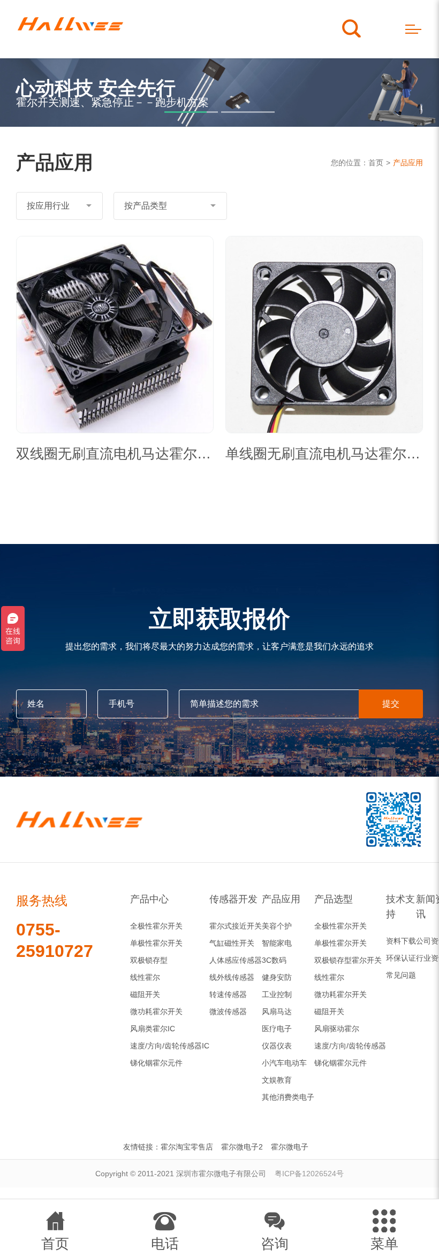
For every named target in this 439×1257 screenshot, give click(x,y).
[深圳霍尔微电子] (70, 29)
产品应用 (408, 162)
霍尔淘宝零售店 (187, 1147)
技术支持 (400, 906)
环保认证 (401, 958)
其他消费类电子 (288, 1097)
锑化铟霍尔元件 (156, 1063)
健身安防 (277, 977)
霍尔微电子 (289, 1147)
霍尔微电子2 (242, 1147)
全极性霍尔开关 (156, 926)
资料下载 (401, 941)
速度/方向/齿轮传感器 (350, 1045)
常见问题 (401, 975)
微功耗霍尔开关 (156, 1011)
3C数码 (274, 960)
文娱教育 (277, 1080)
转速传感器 (228, 994)
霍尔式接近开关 (235, 926)
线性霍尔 (145, 977)
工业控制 (277, 994)
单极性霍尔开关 (156, 943)
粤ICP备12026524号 (309, 1173)
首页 (375, 162)
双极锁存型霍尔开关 (348, 960)
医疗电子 (277, 1028)
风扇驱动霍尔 (336, 1028)
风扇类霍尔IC (152, 1028)
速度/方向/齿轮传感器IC (169, 1045)
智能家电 (277, 943)
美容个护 (277, 926)
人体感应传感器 (235, 960)
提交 (390, 703)
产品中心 (149, 899)
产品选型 (333, 899)
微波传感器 (228, 1011)
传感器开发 (233, 899)
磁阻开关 (145, 994)
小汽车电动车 (284, 1063)
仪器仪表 (277, 1045)
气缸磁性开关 (231, 943)
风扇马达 (277, 1011)
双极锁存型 (149, 960)
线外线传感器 (231, 977)
